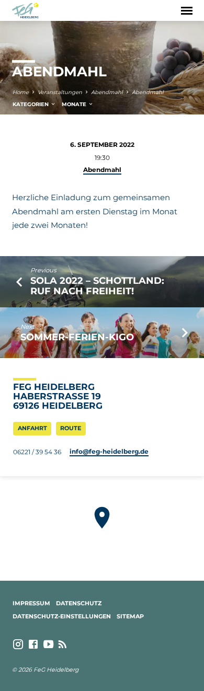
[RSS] (62, 644)
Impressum (31, 603)
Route (70, 428)
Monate (75, 104)
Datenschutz (78, 603)
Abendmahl (107, 92)
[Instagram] (18, 644)
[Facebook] (33, 644)
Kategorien (31, 104)
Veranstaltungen (60, 92)
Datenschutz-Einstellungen (62, 616)
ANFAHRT (32, 428)
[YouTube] (48, 644)
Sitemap (130, 616)
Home (21, 92)
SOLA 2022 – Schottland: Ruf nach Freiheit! (97, 285)
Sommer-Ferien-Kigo (77, 336)
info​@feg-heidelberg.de (109, 451)
